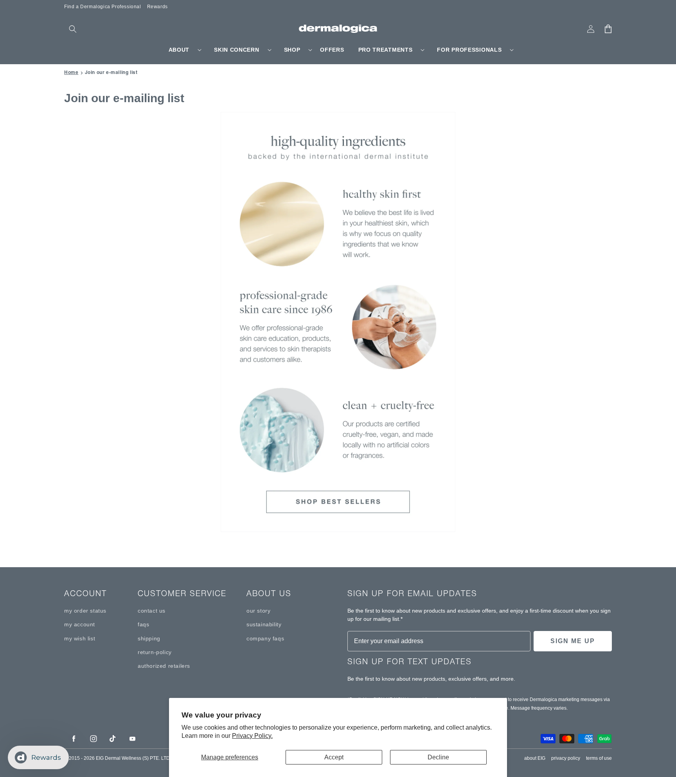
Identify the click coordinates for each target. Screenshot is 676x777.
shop (292, 50)
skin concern (236, 50)
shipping (149, 638)
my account (79, 624)
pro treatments (385, 50)
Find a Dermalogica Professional (102, 6)
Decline (438, 757)
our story (258, 611)
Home (71, 72)
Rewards (157, 6)
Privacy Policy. (252, 735)
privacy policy (565, 758)
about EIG (534, 758)
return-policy (155, 652)
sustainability (263, 624)
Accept (333, 757)
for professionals (469, 50)
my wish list (79, 638)
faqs (143, 624)
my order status (85, 611)
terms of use (599, 758)
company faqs (265, 638)
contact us (151, 611)
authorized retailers (164, 666)
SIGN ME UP (572, 641)
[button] (72, 29)
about (179, 50)
